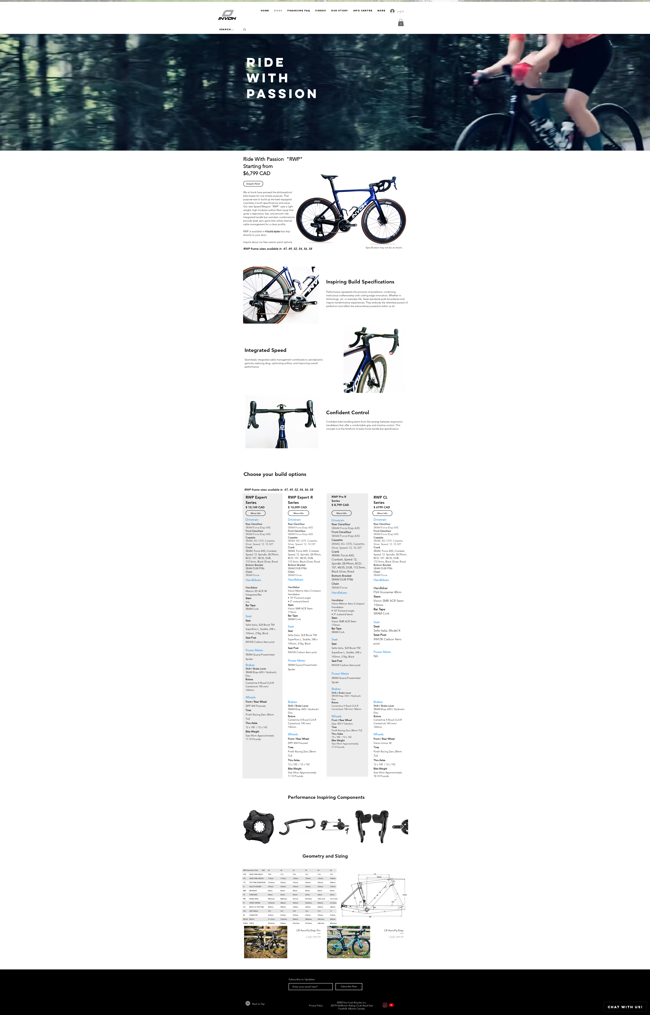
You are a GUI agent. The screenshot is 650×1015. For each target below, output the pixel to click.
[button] (401, 22)
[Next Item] (402, 826)
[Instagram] (385, 1005)
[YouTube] (391, 1005)
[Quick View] (266, 942)
